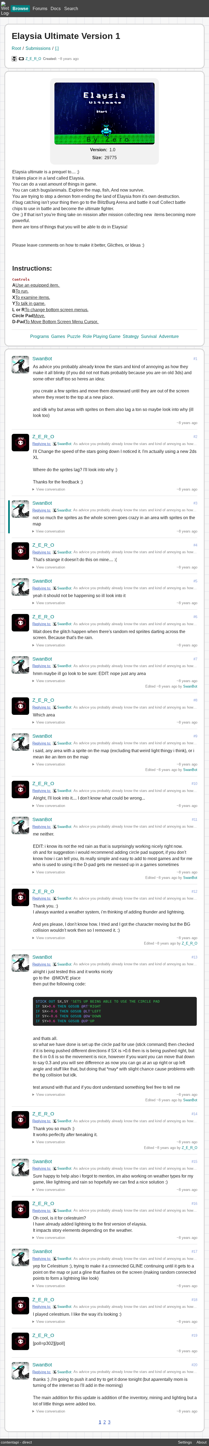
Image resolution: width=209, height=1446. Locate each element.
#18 (194, 1300)
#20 (194, 1365)
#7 (195, 659)
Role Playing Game (102, 336)
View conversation (50, 489)
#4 (195, 545)
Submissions (38, 48)
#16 (194, 1204)
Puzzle (74, 336)
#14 (194, 1114)
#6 (195, 617)
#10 (194, 784)
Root (16, 48)
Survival (149, 336)
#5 (195, 581)
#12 (194, 892)
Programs (39, 336)
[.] (57, 48)
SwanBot (42, 358)
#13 (194, 957)
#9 (195, 736)
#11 (194, 820)
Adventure (169, 336)
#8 (195, 700)
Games (58, 336)
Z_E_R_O (33, 59)
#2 (195, 437)
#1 (195, 359)
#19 (194, 1335)
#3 (195, 503)
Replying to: (41, 444)
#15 (194, 1162)
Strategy (131, 336)
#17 (194, 1252)
